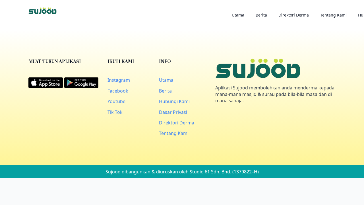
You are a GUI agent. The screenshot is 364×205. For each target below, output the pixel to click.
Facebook (117, 91)
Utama (238, 15)
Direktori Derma (293, 15)
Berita (261, 15)
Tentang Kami (333, 15)
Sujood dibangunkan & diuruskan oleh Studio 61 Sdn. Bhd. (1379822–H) (182, 172)
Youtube (116, 101)
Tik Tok (115, 112)
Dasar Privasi (173, 112)
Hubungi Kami (174, 101)
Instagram (118, 80)
